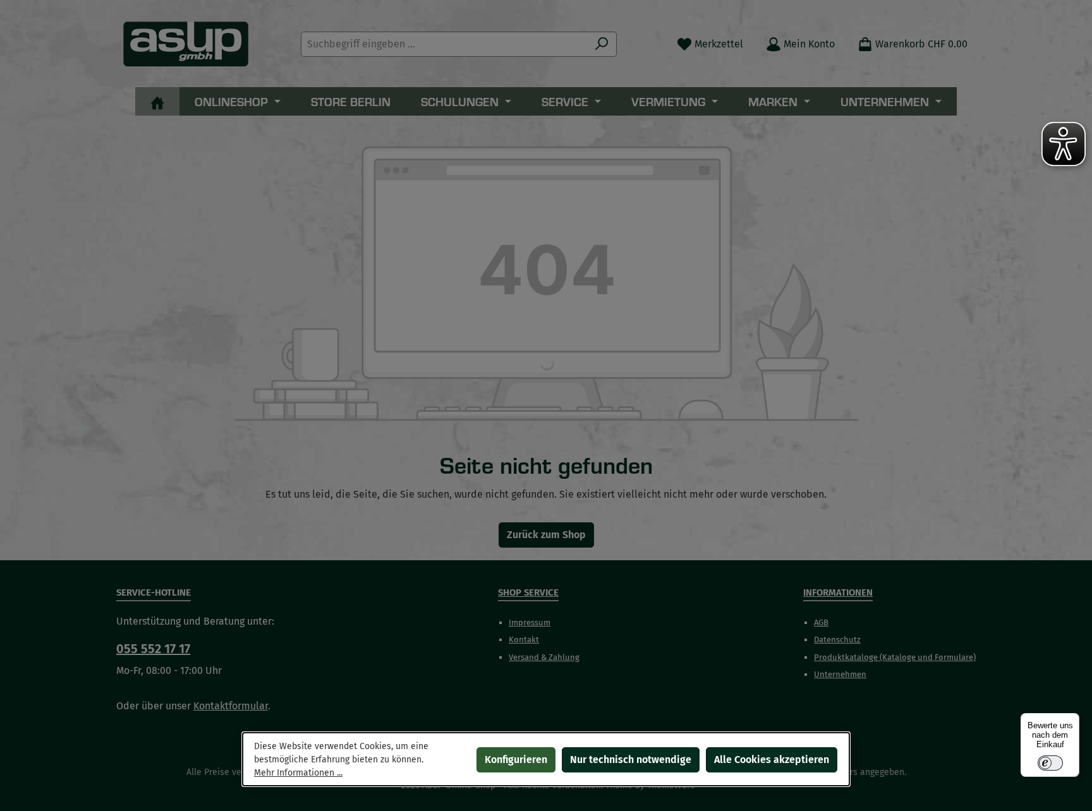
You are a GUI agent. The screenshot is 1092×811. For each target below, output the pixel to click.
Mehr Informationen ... (298, 772)
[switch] (1050, 763)
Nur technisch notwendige (630, 760)
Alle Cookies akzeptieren (771, 760)
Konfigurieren (516, 760)
